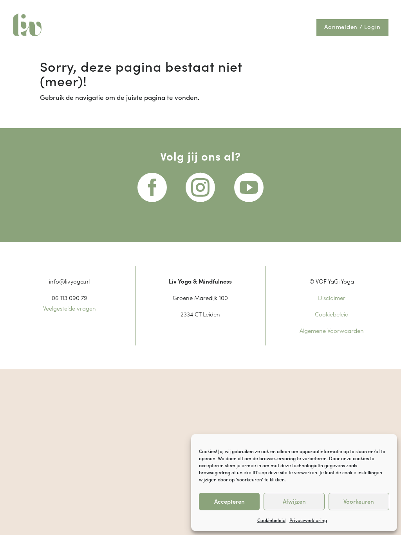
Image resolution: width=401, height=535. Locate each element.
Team (280, 7)
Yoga (148, 27)
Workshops (238, 27)
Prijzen (174, 7)
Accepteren (229, 501)
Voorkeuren (358, 501)
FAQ (299, 7)
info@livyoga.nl (69, 281)
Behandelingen (245, 7)
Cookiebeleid (271, 520)
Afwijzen (294, 501)
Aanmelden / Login (352, 27)
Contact (322, 7)
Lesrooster (204, 7)
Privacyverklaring (308, 520)
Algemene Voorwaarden (332, 330)
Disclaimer (331, 297)
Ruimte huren (285, 27)
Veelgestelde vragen (69, 308)
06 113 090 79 (69, 297)
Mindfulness (192, 27)
